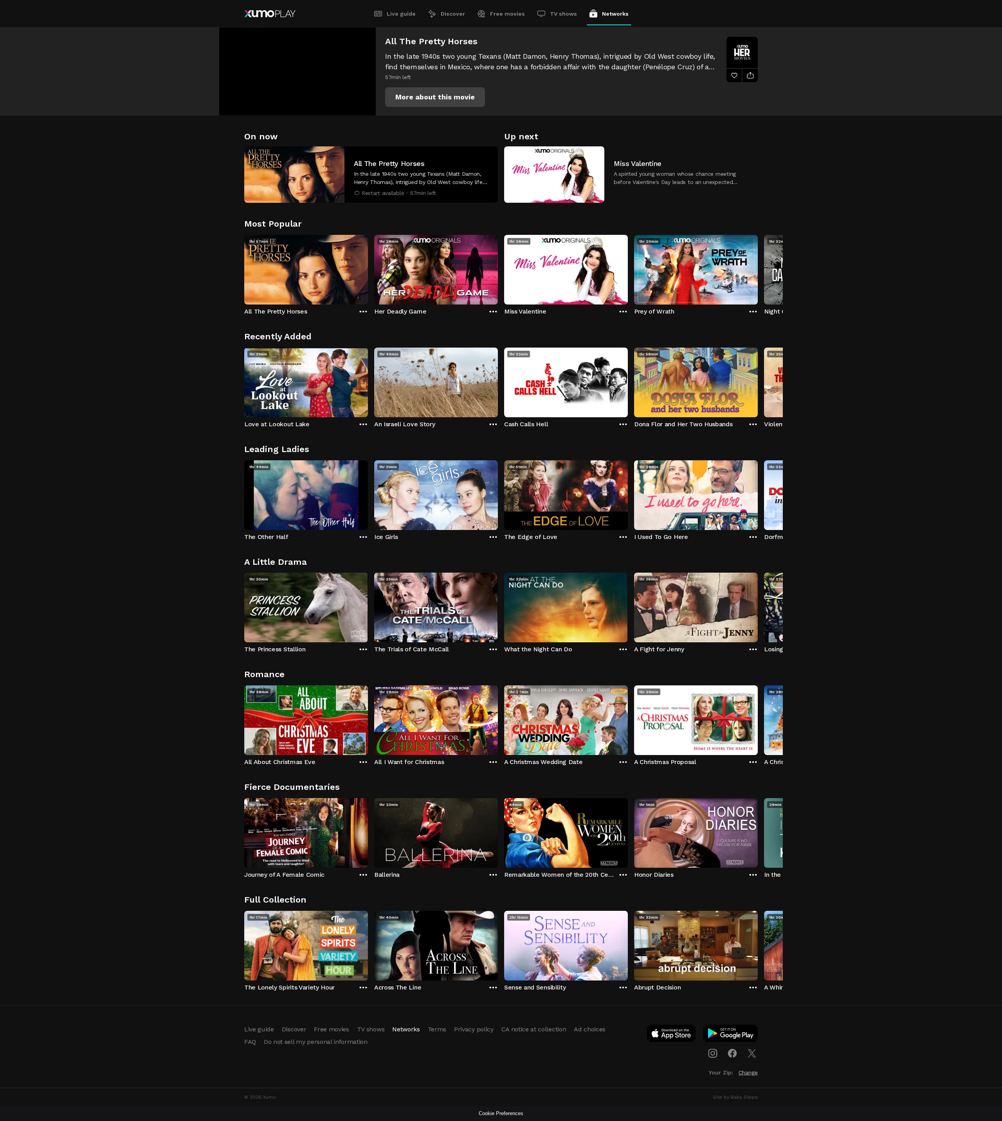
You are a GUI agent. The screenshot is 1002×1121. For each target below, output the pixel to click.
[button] (435, 97)
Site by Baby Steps (735, 1097)
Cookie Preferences (501, 1113)
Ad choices (590, 1029)
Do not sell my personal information (316, 1041)
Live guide (401, 14)
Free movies (507, 14)
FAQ (250, 1041)
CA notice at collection (533, 1029)
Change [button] (748, 1072)
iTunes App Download (672, 1035)
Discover (453, 14)
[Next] (757, 267)
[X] (752, 1053)
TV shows (563, 14)
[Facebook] (732, 1053)
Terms (437, 1029)
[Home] (270, 13)
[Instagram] (713, 1053)
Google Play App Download (731, 1035)
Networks (615, 14)
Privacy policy (474, 1029)
